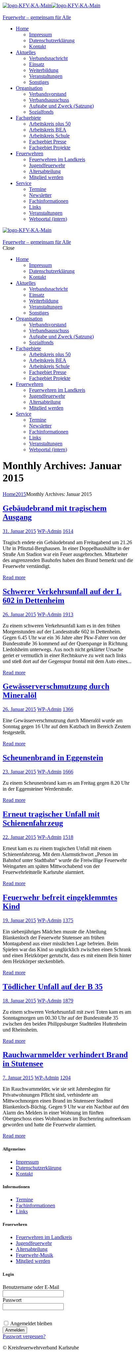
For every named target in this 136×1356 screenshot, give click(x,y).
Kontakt (24, 1174)
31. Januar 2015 (19, 531)
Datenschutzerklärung (38, 1168)
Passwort (12, 1300)
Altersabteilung (32, 1249)
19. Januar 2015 (19, 920)
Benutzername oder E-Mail (31, 1287)
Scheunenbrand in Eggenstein (53, 757)
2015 (21, 494)
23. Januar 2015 (19, 771)
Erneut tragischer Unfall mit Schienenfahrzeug (51, 818)
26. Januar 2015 (19, 614)
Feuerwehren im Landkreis (44, 1237)
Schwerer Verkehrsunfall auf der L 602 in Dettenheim (62, 596)
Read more (14, 577)
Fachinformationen (35, 1205)
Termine (24, 1199)
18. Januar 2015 (19, 1000)
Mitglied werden (33, 1261)
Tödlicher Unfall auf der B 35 (53, 986)
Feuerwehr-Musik (34, 1255)
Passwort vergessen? (24, 1336)
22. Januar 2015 (19, 837)
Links (22, 1211)
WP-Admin (49, 531)
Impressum (27, 1162)
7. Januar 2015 (18, 1077)
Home (9, 494)
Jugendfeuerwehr (34, 1243)
